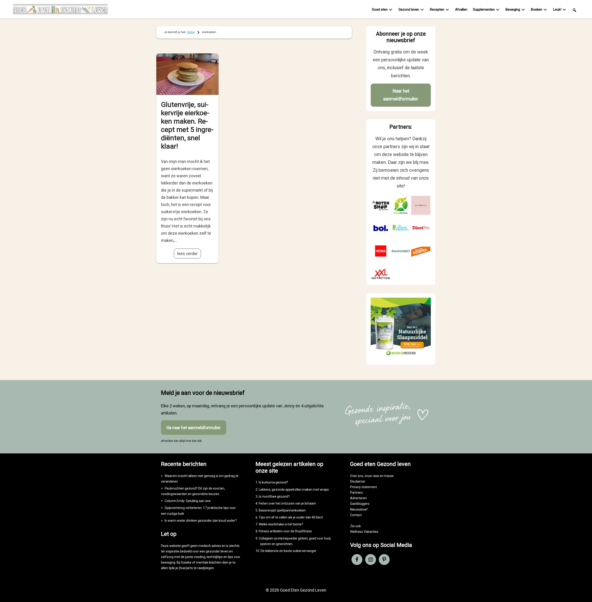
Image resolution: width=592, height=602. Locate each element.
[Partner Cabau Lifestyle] (421, 205)
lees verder (187, 253)
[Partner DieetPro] (421, 228)
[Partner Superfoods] (421, 251)
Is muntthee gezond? (274, 496)
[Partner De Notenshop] (381, 205)
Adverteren (358, 498)
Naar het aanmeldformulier (400, 95)
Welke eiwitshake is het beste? (281, 524)
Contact (356, 515)
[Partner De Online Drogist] (401, 228)
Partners (356, 492)
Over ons (356, 476)
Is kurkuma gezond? (273, 482)
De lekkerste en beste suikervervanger (288, 551)
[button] (574, 9)
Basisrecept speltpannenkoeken (282, 510)
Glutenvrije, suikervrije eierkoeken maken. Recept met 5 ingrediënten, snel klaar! (187, 125)
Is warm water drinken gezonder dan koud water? (201, 520)
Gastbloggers (360, 503)
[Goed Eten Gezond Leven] (60, 10)
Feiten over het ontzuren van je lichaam (287, 503)
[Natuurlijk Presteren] (401, 356)
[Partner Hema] (381, 251)
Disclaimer (357, 481)
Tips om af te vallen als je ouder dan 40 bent (291, 517)
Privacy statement (363, 487)
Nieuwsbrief (359, 509)
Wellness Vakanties (364, 531)
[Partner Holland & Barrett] (401, 251)
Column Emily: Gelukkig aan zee (188, 501)
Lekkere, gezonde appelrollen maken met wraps (294, 489)
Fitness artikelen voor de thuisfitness (285, 531)
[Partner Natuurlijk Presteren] (401, 205)
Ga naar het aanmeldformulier (193, 427)
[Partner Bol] (381, 228)
